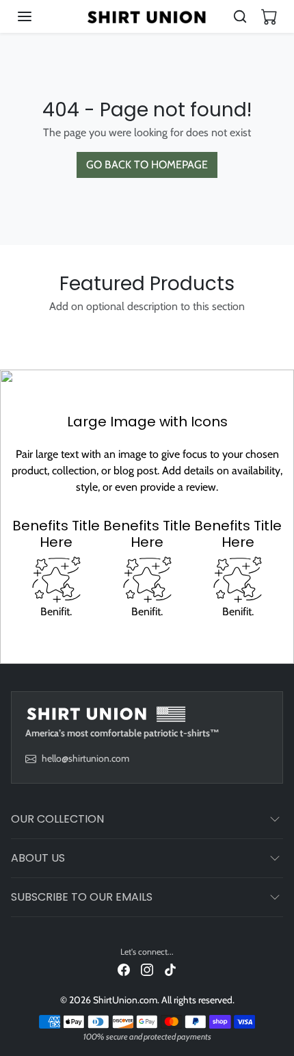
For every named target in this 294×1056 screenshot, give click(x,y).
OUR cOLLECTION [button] (57, 819)
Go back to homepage (147, 164)
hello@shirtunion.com (85, 758)
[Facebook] (123, 969)
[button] (38, 16)
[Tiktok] (170, 969)
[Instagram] (147, 969)
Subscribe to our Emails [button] (81, 897)
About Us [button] (38, 858)
